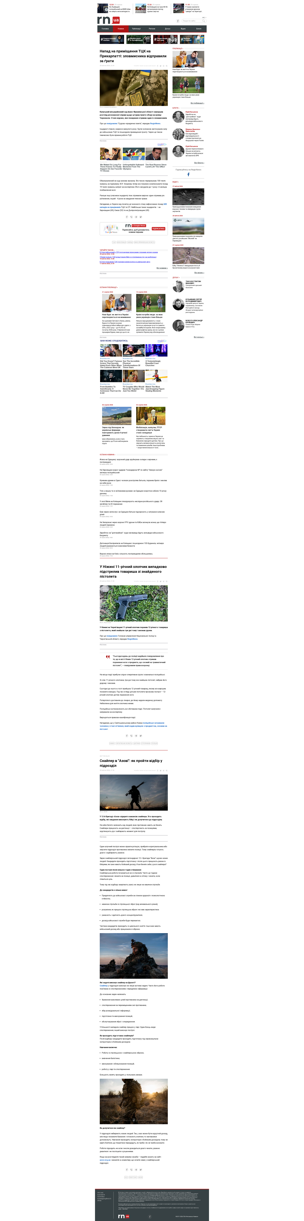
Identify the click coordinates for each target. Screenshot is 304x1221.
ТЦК (114, 242)
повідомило (112, 636)
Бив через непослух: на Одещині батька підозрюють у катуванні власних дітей (132, 513)
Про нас (100, 1193)
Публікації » (178, 49)
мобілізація (121, 242)
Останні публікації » (109, 287)
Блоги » (176, 108)
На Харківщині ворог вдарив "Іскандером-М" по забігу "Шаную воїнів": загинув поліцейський (131, 471)
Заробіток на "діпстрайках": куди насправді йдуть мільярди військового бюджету (132, 534)
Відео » (176, 182)
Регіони (152, 29)
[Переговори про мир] (165, 43)
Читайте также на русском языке (145, 66)
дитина (137, 743)
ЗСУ (126, 1177)
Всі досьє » (199, 337)
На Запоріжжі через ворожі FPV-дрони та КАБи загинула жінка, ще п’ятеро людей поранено (133, 523)
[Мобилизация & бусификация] (139, 43)
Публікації (136, 29)
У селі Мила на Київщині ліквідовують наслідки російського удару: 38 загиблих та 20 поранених (131, 502)
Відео (183, 29)
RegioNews (155, 123)
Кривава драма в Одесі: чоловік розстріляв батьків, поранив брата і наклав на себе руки (133, 481)
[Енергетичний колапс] (112, 43)
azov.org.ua (105, 1160)
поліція (154, 743)
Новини (121, 29)
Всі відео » (199, 273)
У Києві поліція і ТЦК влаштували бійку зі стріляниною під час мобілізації (128, 257)
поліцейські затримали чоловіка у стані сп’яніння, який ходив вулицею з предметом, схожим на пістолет (133, 726)
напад (130, 242)
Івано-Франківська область (144, 242)
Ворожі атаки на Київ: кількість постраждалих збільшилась (126, 554)
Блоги (198, 29)
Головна (105, 29)
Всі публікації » (197, 103)
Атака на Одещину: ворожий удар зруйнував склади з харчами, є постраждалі (128, 460)
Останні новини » (107, 455)
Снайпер (104, 986)
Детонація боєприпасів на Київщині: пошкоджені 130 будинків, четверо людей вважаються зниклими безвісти (132, 544)
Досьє (167, 29)
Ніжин (112, 743)
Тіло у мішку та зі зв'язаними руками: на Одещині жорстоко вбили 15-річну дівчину (133, 492)
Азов (140, 1177)
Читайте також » (107, 250)
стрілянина (145, 743)
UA (203, 17)
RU (206, 17)
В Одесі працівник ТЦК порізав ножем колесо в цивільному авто (125, 262)
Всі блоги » (199, 163)
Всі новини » (162, 268)
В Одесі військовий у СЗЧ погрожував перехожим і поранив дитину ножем (129, 252)
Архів (99, 1200)
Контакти (101, 1195)
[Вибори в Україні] (192, 43)
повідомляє (112, 123)
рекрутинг (133, 1177)
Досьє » (176, 277)
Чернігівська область (124, 743)
